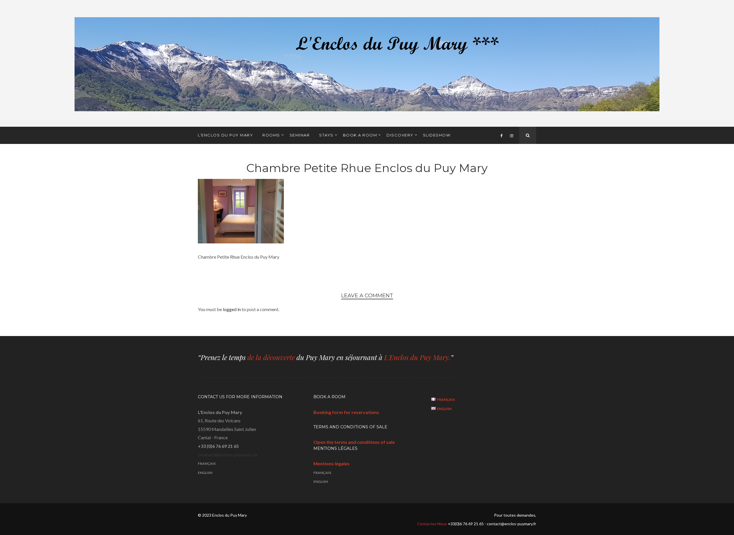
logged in (232, 309)
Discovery (399, 135)
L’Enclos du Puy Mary (225, 135)
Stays (326, 135)
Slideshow (437, 135)
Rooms (271, 135)
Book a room (360, 135)
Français (207, 463)
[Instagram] (511, 135)
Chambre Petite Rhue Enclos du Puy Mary (367, 168)
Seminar (300, 135)
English (205, 472)
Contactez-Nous (432, 523)
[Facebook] (501, 135)
